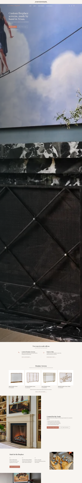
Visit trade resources (64, 427)
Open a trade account (23, 26)
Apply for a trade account (53, 427)
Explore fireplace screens (14, 29)
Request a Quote (13, 26)
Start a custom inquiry (15, 466)
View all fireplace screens (41, 391)
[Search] (69, 6)
